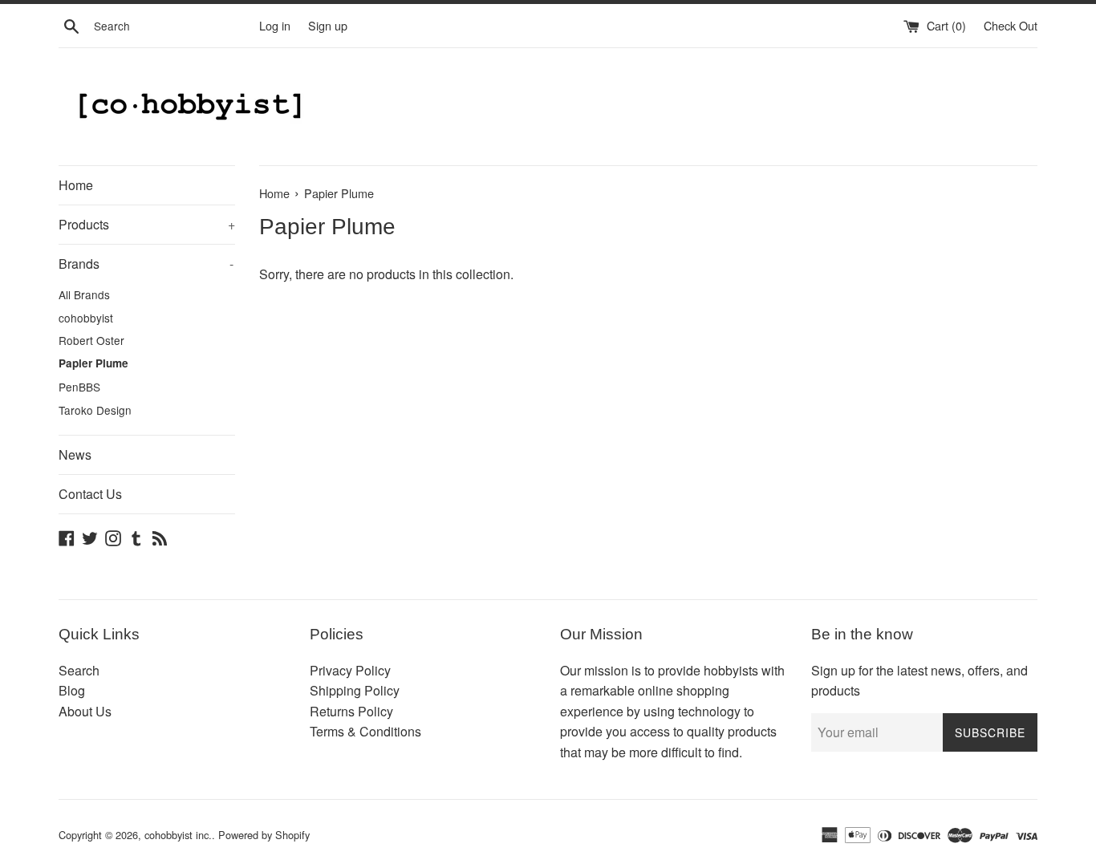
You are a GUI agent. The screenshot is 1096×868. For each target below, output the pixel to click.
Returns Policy (351, 711)
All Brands (84, 294)
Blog (72, 690)
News (75, 454)
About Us (85, 711)
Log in (274, 25)
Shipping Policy (355, 690)
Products (147, 224)
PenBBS (79, 387)
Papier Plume (93, 363)
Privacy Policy (350, 670)
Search (79, 670)
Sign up (327, 25)
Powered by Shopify (264, 834)
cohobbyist (86, 318)
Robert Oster (91, 340)
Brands (146, 263)
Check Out (1010, 25)
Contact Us (90, 494)
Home (76, 185)
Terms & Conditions (365, 731)
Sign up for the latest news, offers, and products (919, 680)
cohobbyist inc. (178, 834)
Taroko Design (95, 410)
